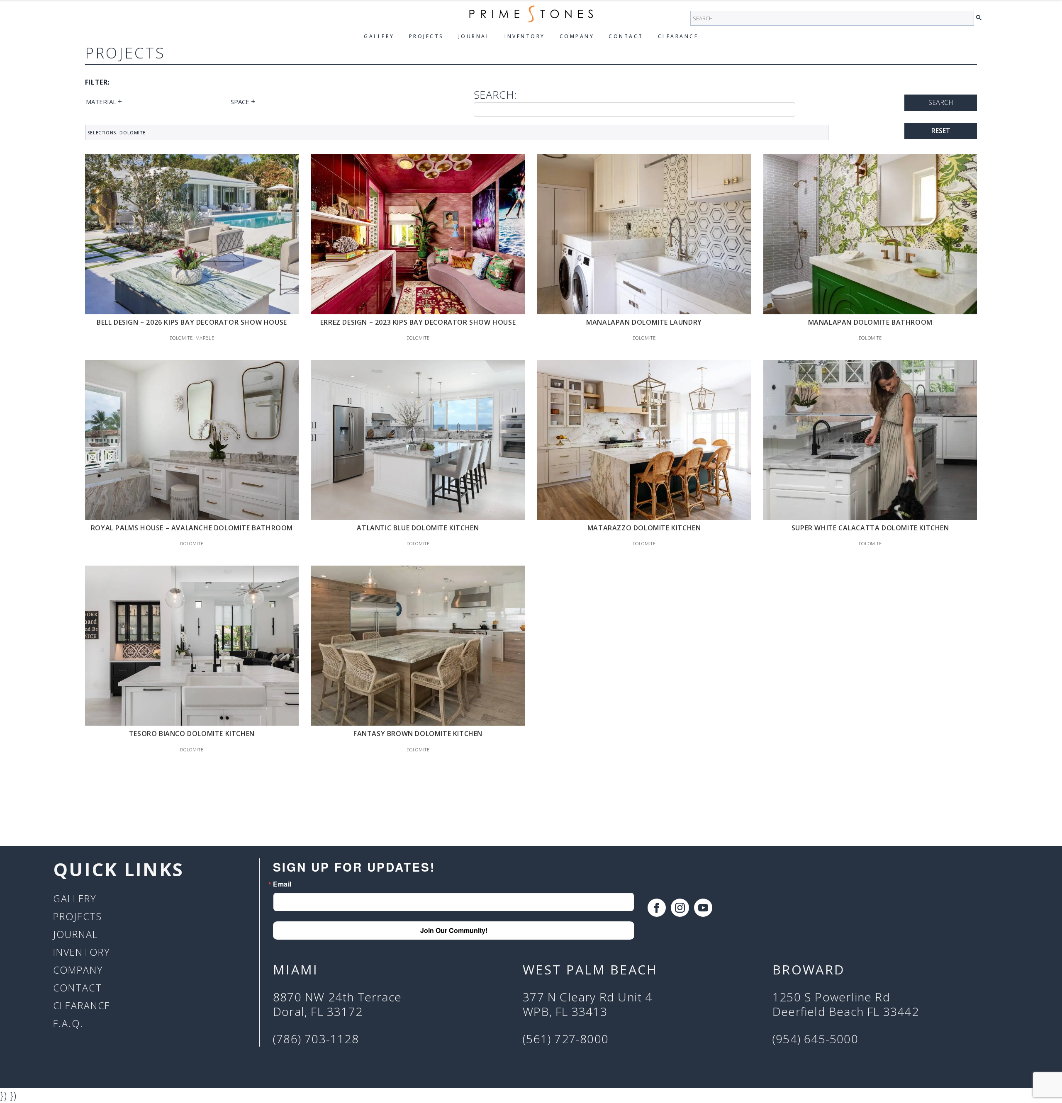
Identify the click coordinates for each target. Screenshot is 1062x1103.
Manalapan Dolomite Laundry (644, 322)
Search (940, 102)
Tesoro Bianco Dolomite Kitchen (192, 733)
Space (243, 101)
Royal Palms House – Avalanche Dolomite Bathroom (192, 527)
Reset (940, 130)
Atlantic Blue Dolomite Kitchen (418, 527)
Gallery (379, 36)
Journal (474, 36)
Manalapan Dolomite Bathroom (870, 322)
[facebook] (657, 908)
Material (104, 101)
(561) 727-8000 (566, 1039)
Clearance (678, 36)
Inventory (524, 36)
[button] (981, 18)
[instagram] (680, 908)
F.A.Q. (68, 1023)
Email (282, 884)
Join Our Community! (453, 930)
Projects (426, 36)
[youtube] (703, 908)
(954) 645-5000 (815, 1039)
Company (577, 36)
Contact (626, 36)
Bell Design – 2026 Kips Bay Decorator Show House (192, 322)
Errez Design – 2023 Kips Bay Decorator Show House (418, 322)
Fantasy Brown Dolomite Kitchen (417, 733)
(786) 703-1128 (316, 1039)
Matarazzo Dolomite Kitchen (644, 527)
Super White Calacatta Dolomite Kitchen (870, 527)
